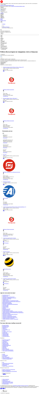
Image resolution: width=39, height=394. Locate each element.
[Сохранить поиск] (1, 36)
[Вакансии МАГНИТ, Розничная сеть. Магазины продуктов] (20, 165)
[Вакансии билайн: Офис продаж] (20, 262)
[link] (2, 16)
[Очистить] (1, 33)
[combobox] (5, 31)
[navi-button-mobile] (1, 22)
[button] (1, 18)
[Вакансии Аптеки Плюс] (20, 191)
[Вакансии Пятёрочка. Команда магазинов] (20, 80)
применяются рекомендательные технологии (20, 385)
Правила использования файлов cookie (18, 6)
